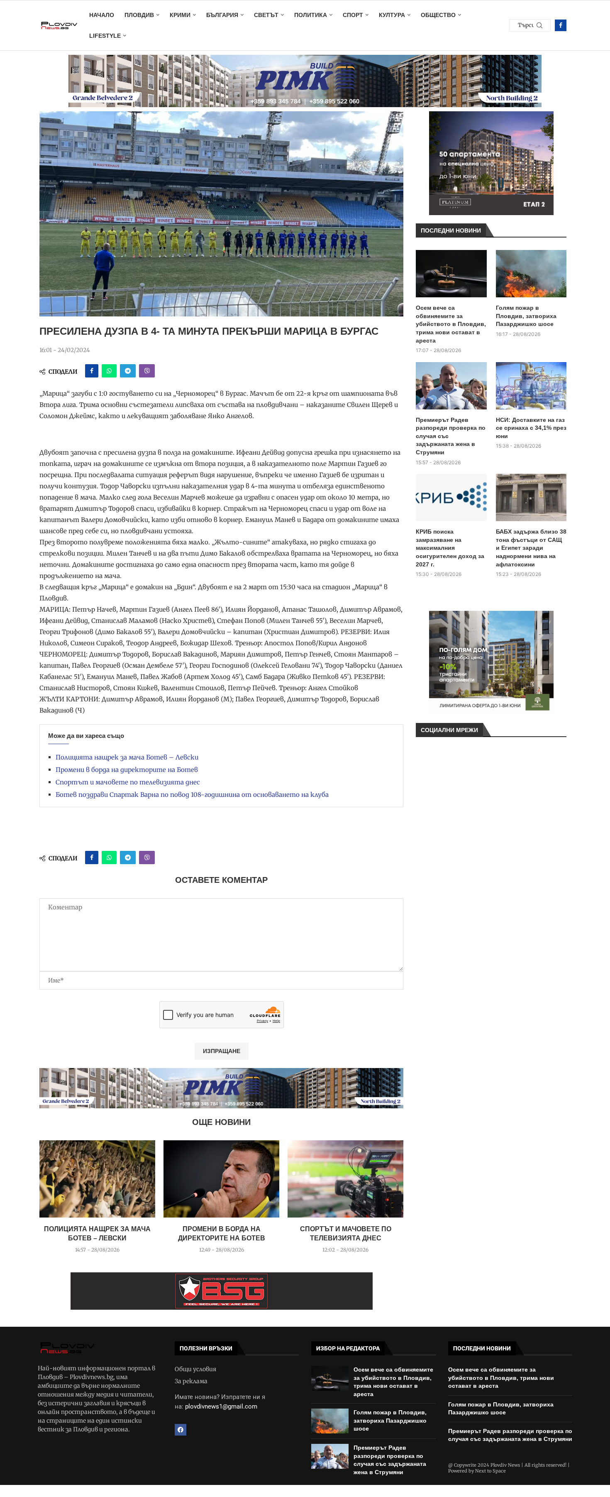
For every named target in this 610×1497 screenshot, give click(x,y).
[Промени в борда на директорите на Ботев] (221, 1179)
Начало (101, 15)
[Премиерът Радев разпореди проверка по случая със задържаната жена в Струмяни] (451, 385)
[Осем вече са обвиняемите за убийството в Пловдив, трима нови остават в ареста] (451, 273)
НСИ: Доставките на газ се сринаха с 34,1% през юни (531, 428)
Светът (266, 15)
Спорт (353, 15)
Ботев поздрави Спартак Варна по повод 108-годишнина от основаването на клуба (192, 795)
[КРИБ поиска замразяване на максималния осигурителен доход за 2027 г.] (451, 497)
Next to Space (490, 1471)
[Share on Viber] (147, 370)
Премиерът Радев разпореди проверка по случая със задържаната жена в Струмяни (451, 436)
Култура (392, 15)
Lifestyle (105, 35)
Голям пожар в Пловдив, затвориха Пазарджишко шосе (526, 315)
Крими (180, 15)
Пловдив (139, 15)
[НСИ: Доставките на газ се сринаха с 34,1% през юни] (531, 385)
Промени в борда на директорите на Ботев (127, 770)
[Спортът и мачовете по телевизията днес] (345, 1179)
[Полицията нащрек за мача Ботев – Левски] (97, 1179)
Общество (438, 15)
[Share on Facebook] (91, 370)
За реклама (191, 1381)
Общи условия (195, 1369)
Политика (310, 15)
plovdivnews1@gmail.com (221, 1406)
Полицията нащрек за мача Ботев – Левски (127, 757)
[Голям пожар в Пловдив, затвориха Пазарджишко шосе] (531, 273)
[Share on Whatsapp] (109, 370)
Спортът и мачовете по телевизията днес (128, 782)
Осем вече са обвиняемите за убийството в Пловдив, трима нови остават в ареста (451, 323)
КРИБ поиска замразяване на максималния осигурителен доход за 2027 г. (450, 547)
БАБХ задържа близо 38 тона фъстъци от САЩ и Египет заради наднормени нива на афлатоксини (531, 547)
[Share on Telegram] (128, 370)
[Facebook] (560, 25)
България (222, 15)
